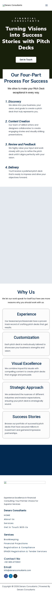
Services (8, 523)
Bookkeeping (11, 539)
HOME (7, 515)
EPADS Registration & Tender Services (25, 551)
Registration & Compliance (19, 547)
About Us (9, 519)
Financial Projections (16, 543)
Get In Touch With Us (16, 527)
